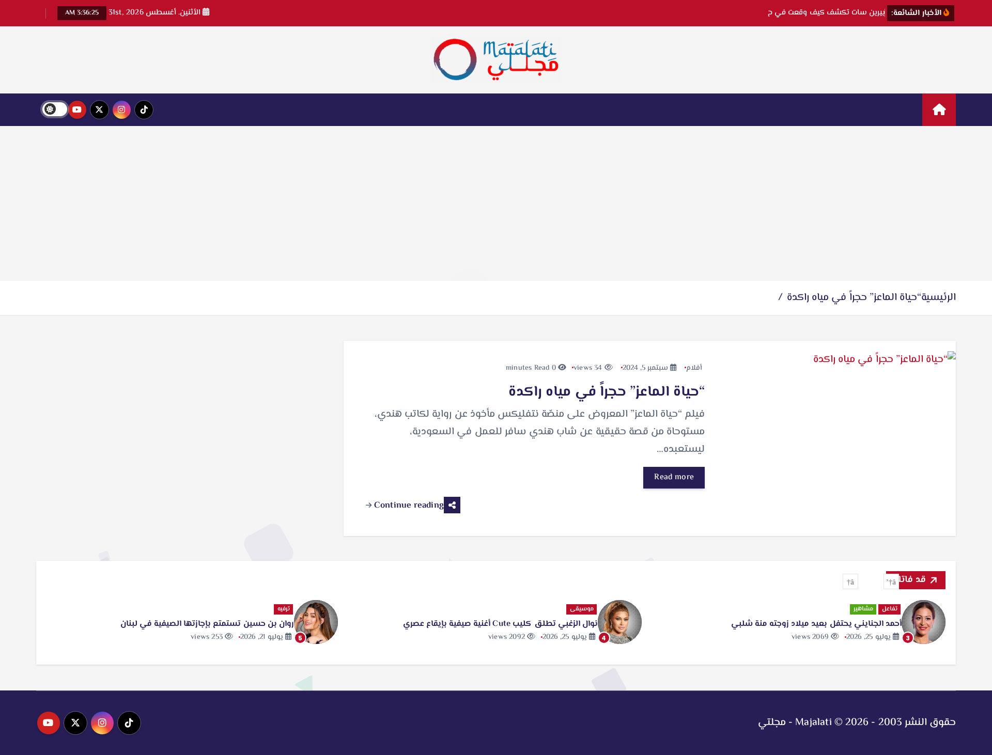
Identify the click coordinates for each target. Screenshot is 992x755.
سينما (176, 609)
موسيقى (802, 609)
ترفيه (504, 609)
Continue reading (408, 505)
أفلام (694, 368)
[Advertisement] (496, 203)
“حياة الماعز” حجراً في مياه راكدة (854, 298)
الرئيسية (938, 298)
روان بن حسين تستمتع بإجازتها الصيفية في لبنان (428, 624)
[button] (891, 581)
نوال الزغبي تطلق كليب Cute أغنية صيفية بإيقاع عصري (721, 624)
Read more (674, 477)
